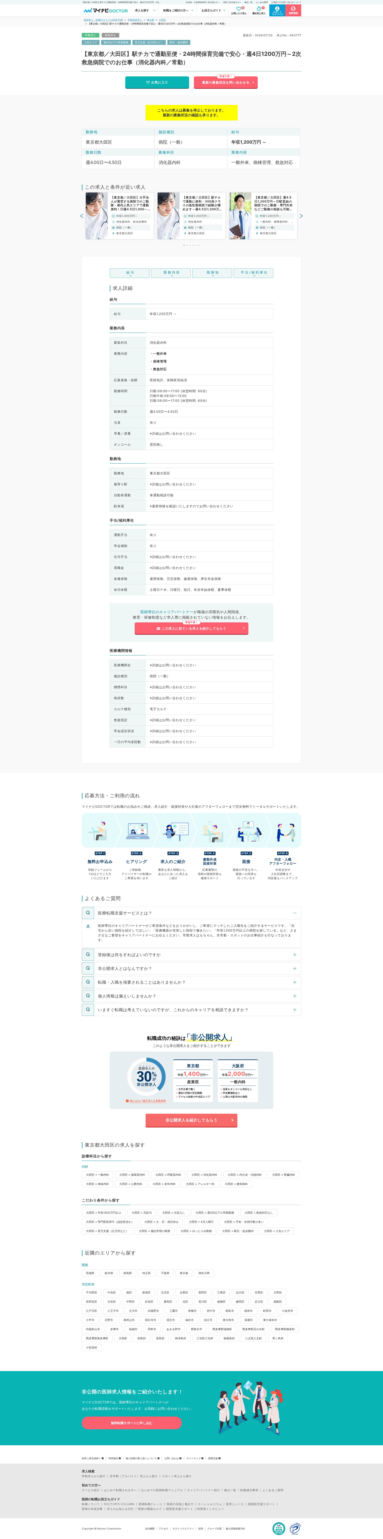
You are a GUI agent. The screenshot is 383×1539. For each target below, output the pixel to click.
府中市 (211, 1310)
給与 (130, 272)
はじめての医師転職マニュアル (162, 1490)
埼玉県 (146, 1273)
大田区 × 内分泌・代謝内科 (245, 1174)
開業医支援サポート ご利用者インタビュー (195, 1508)
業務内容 (172, 272)
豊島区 (168, 1301)
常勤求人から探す (94, 1476)
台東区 (184, 1292)
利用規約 (113, 1458)
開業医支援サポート (261, 1504)
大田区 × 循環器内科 (132, 1174)
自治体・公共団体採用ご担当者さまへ (203, 2)
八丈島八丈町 (253, 1338)
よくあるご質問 (273, 1490)
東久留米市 (270, 1320)
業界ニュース (235, 1504)
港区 (129, 1292)
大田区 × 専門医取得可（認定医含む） (110, 1221)
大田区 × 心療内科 (130, 1184)
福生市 (189, 1320)
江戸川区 (91, 1310)
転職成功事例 (249, 1490)
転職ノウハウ (91, 1504)
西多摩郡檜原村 (285, 1329)
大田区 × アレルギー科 (200, 1184)
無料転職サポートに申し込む (131, 1423)
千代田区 (91, 1292)
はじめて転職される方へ (120, 1490)
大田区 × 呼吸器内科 (168, 1174)
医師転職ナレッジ (151, 1504)
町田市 (267, 1310)
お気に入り (159, 82)
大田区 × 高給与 (142, 1212)
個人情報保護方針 (235, 1528)
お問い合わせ (171, 1458)
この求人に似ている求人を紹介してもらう (194, 628)
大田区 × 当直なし (173, 1212)
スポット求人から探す (177, 1476)
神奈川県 (204, 1273)
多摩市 (114, 1329)
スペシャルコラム (210, 1504)
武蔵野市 (153, 1310)
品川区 (240, 1292)
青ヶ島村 (277, 1338)
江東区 (221, 1292)
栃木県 (109, 1273)
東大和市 (228, 1320)
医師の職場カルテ (150, 1508)
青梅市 (192, 1310)
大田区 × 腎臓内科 (283, 1174)
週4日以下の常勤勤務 (116, 42)
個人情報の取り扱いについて (141, 1458)
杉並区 (149, 1301)
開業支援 (213, 1458)
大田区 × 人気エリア (277, 1231)
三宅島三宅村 (204, 1338)
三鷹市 (173, 1310)
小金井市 (287, 1310)
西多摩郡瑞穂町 (222, 1329)
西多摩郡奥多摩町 (97, 1338)
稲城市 (133, 1329)
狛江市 (208, 1320)
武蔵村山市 (93, 1329)
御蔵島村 (229, 1338)
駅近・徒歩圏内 (179, 42)
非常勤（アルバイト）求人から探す (134, 1476)
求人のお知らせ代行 (120, 1508)
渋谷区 (112, 1301)
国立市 (171, 1320)
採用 (200, 1528)
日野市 (109, 1320)
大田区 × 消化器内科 (204, 1174)
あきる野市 (174, 1329)
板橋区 (221, 1301)
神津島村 (180, 1338)
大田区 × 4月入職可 (201, 1221)
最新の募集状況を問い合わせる (226, 82)
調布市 (248, 1310)
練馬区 (240, 1301)
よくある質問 (262, 2)
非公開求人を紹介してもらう (191, 1120)
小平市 (90, 1320)
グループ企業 (214, 1528)
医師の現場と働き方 (180, 1504)
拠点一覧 (249, 2)
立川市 (133, 1310)
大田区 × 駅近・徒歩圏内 (238, 1231)
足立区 (259, 1301)
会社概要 (150, 1528)
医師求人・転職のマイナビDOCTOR (103, 19)
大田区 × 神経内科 (97, 1184)
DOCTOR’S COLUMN (119, 1504)
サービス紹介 (91, 1490)
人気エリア (90, 42)
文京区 (165, 1292)
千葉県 (165, 1273)
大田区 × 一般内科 (97, 1174)
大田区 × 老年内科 (164, 1184)
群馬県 (127, 1273)
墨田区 (202, 1292)
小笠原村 (91, 1347)
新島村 (160, 1338)
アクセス (163, 1528)
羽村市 (152, 1329)
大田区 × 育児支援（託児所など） (107, 1231)
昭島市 (230, 1310)
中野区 (130, 1301)
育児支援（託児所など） (149, 42)
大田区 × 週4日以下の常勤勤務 (214, 1212)
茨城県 (90, 1273)
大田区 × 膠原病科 (236, 1184)
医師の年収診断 (92, 1508)
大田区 (162, 19)
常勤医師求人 (135, 19)
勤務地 (213, 272)
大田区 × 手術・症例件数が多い (244, 1221)
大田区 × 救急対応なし (259, 1212)
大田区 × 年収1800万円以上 (103, 1212)
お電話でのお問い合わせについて (286, 2)
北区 (185, 1301)
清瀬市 (248, 1320)
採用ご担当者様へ (91, 1458)
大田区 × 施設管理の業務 (154, 1231)
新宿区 (146, 1292)
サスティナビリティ (183, 1528)
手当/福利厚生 (254, 272)
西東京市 (196, 1329)
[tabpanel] (120, 215)
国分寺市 (150, 1320)
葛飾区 (277, 1301)
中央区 (112, 1292)
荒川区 (202, 1301)
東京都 (150, 19)
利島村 (141, 1338)
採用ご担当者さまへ (232, 2)
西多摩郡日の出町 (253, 1329)
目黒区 (259, 1292)
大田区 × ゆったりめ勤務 (196, 1231)
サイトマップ (193, 1458)
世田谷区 (91, 1301)
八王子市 (113, 1310)
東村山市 (129, 1320)
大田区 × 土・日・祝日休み (161, 1221)
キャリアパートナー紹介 (203, 1490)
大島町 (123, 1338)
